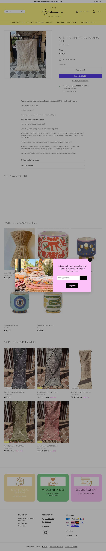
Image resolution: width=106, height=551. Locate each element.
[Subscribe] (83, 278)
